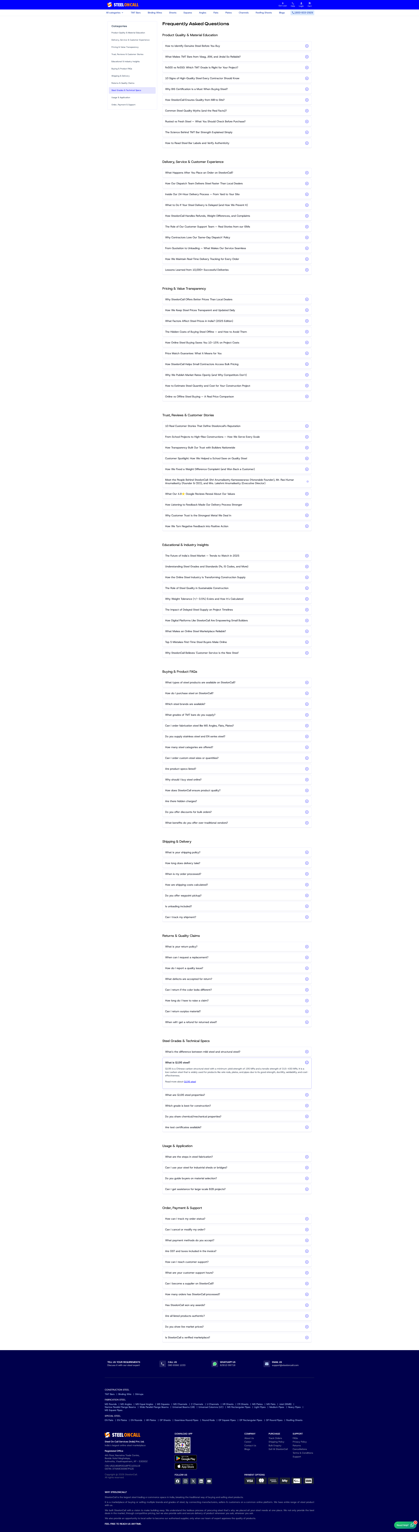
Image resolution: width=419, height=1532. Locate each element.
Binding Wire (124, 1394)
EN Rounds (136, 1420)
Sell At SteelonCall (278, 1449)
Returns (297, 1445)
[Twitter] (193, 1481)
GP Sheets (165, 1420)
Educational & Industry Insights (125, 61)
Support (297, 1456)
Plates (228, 12)
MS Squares (163, 1404)
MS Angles (126, 1404)
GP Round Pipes (274, 1420)
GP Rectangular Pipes (250, 1420)
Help (293, 6)
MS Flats (270, 1404)
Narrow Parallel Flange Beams (120, 1407)
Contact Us (250, 1445)
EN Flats (109, 1420)
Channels (244, 12)
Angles (202, 12)
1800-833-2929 (303, 12)
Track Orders (275, 1438)
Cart (310, 6)
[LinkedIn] (201, 1481)
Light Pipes (260, 1407)
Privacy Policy (300, 1441)
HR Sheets (228, 1404)
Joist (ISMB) (285, 1404)
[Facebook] (178, 1481)
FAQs (295, 1438)
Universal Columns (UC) (211, 1407)
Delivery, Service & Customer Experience (130, 40)
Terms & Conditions (303, 1452)
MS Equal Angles (144, 1404)
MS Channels (180, 1404)
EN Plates (122, 1420)
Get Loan (283, 4)
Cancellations (300, 1449)
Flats (215, 12)
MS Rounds (111, 1404)
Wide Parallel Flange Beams (154, 1407)
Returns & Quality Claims (122, 83)
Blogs (282, 12)
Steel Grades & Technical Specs (126, 90)
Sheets (172, 12)
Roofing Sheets (264, 12)
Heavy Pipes (294, 1407)
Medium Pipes (276, 1407)
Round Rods (208, 1420)
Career (247, 1441)
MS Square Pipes (113, 1410)
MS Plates (257, 1404)
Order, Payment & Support (123, 104)
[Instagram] (185, 1481)
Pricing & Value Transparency (125, 47)
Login (301, 6)
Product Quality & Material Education (128, 32)
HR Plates (151, 1420)
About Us (249, 1438)
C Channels (197, 1404)
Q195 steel (190, 1081)
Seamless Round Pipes (186, 1420)
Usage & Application (120, 97)
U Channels (213, 1404)
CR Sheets (242, 1404)
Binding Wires (155, 12)
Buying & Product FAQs (121, 68)
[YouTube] (209, 1481)
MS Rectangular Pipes (238, 1407)
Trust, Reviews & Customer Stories (127, 54)
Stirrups (139, 1394)
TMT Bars (136, 12)
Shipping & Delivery (120, 76)
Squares (187, 12)
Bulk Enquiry (275, 1445)
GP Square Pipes (227, 1420)
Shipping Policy (276, 1441)
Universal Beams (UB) (183, 1407)
